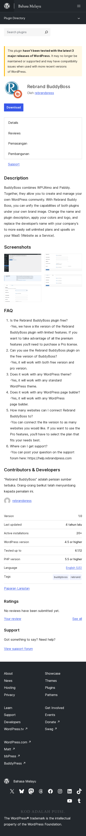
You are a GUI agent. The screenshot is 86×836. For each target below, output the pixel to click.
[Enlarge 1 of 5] (36, 259)
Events (50, 715)
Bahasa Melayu (24, 781)
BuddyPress (15, 763)
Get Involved (54, 708)
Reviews (14, 133)
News (8, 681)
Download (14, 107)
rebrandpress (44, 93)
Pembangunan (18, 154)
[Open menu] (79, 6)
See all (77, 619)
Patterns (51, 695)
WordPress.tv (16, 729)
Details (13, 123)
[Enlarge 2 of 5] (36, 281)
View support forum (18, 649)
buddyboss (61, 577)
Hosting (9, 688)
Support (14, 164)
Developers (12, 722)
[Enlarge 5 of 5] (77, 280)
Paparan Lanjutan (17, 588)
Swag (51, 729)
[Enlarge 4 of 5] (77, 259)
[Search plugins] (46, 32)
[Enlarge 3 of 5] (36, 290)
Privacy (9, 695)
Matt (9, 749)
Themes (51, 681)
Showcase (52, 673)
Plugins (50, 688)
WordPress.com (17, 742)
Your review (12, 619)
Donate (52, 722)
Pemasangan (17, 143)
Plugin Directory (14, 18)
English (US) (74, 567)
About (8, 673)
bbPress (12, 756)
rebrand (75, 577)
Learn (8, 708)
